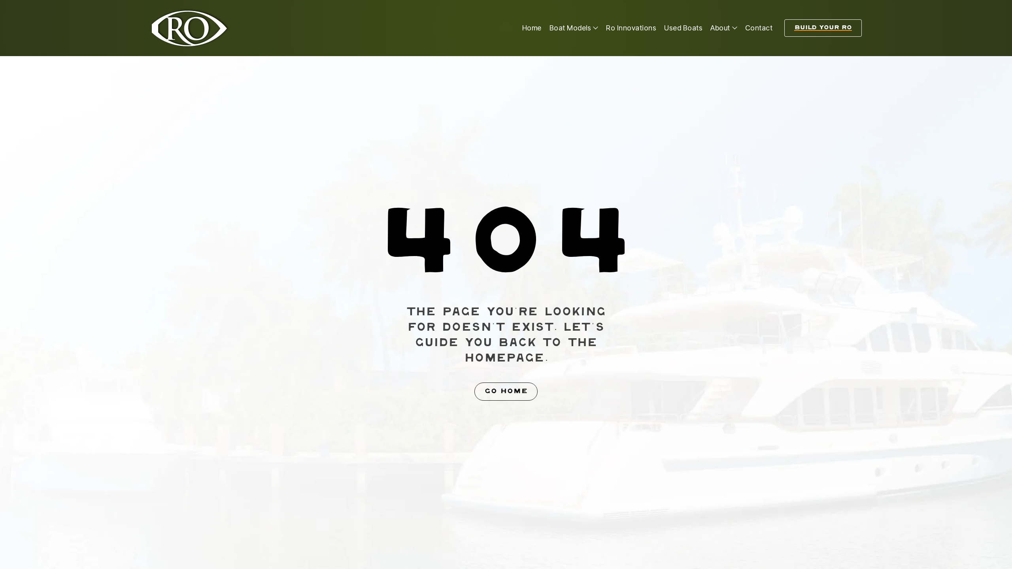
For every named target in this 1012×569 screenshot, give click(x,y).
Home (532, 28)
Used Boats (683, 28)
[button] (574, 28)
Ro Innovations (631, 28)
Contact (759, 28)
